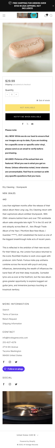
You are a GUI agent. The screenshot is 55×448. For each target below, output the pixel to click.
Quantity (9, 90)
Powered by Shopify (27, 441)
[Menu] (4, 15)
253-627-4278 (9, 342)
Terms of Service (10, 314)
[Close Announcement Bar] (53, 6)
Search (6, 309)
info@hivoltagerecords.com (15, 337)
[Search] (51, 15)
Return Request (10, 319)
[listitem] (27, 6)
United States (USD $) (26, 435)
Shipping (8, 84)
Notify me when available (27, 117)
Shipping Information (12, 323)
